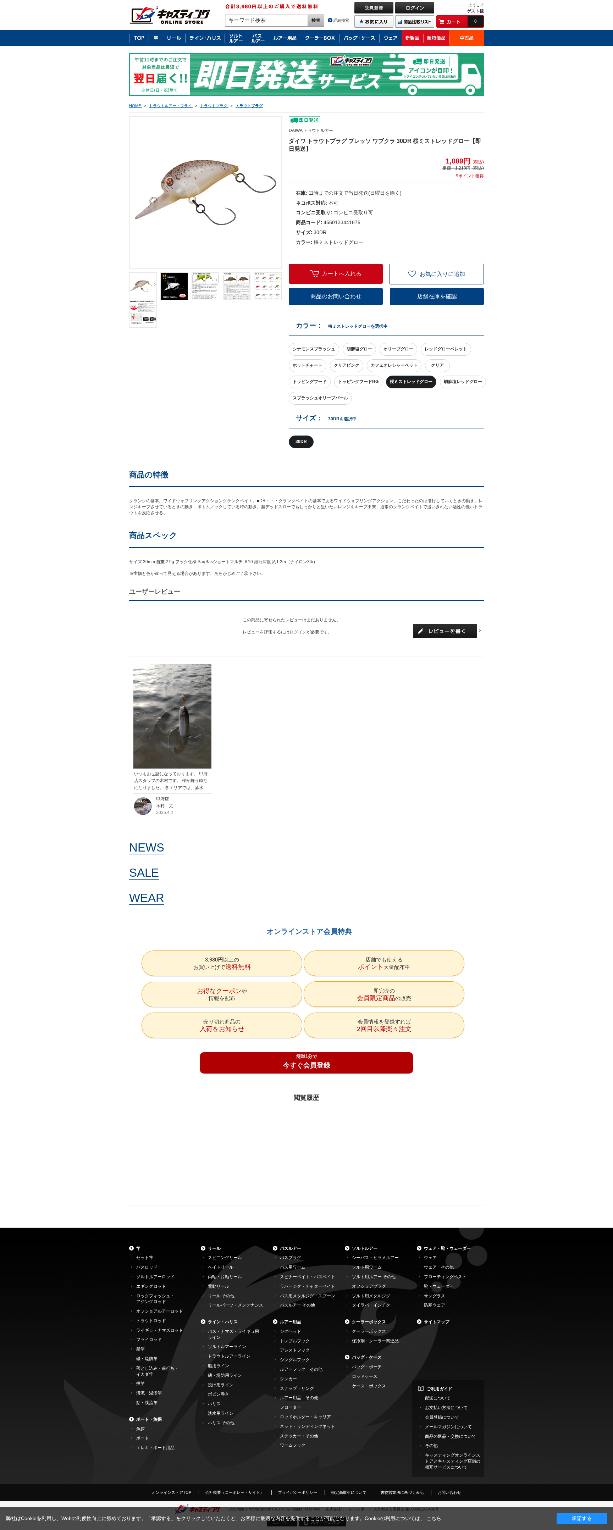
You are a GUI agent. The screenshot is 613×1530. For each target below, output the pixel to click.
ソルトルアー (364, 1248)
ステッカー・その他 (299, 1436)
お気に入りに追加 (442, 274)
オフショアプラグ (369, 1286)
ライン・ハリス (223, 1321)
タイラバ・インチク (371, 1305)
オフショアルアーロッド (159, 1311)
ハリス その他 (221, 1422)
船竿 (140, 1349)
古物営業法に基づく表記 (402, 1492)
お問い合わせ (449, 1492)
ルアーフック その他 (301, 1369)
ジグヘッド (290, 1331)
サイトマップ (436, 1321)
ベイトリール (220, 1267)
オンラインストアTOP (171, 1492)
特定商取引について (348, 1492)
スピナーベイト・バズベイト (307, 1276)
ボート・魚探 (149, 1419)
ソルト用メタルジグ (371, 1295)
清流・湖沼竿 (149, 1393)
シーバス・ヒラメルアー (375, 1257)
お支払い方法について (446, 1407)
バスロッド (147, 1267)
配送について (438, 1398)
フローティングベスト (445, 1276)
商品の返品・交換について (450, 1436)
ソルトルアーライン (227, 1346)
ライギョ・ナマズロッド (159, 1330)
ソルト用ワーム (367, 1267)
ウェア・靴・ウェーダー (447, 1248)
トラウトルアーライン (229, 1356)
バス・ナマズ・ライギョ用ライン (233, 1334)
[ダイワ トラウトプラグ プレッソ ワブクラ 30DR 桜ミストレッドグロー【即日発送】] (142, 286)
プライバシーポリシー (297, 1492)
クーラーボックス (369, 1321)
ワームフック (292, 1445)
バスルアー (290, 1248)
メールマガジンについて (448, 1426)
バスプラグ (290, 1257)
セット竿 (144, 1257)
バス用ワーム (292, 1267)
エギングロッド (151, 1286)
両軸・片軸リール (225, 1276)
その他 (431, 1445)
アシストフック (295, 1350)
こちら (433, 1518)
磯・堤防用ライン (225, 1375)
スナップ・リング (297, 1388)
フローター (290, 1407)
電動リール (218, 1286)
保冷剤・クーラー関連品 (375, 1340)
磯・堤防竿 (147, 1358)
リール (214, 1248)
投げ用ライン (220, 1384)
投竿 (140, 1383)
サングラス (434, 1295)
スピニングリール (225, 1257)
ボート (142, 1438)
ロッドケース (364, 1376)
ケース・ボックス (369, 1386)
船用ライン (218, 1365)
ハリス (214, 1403)
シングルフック (295, 1359)
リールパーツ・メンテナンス (235, 1305)
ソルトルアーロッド (155, 1276)
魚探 (140, 1428)
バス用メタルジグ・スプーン (307, 1295)
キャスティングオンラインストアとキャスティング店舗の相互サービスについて (452, 1461)
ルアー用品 (290, 1321)
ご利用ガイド (439, 1388)
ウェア (430, 1257)
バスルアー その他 (297, 1305)
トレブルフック (295, 1340)
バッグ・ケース (367, 1357)
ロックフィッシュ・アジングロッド (155, 1298)
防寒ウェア (434, 1305)
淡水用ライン (220, 1413)
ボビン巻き (218, 1394)
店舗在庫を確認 (437, 296)
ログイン (297, 632)
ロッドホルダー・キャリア (305, 1416)
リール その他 (221, 1295)
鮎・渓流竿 (147, 1402)
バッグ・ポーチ (367, 1366)
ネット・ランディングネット (307, 1426)
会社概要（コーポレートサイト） (234, 1492)
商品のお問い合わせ (335, 296)
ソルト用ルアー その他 (374, 1276)
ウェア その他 (439, 1267)
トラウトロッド (151, 1320)
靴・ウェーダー (439, 1286)
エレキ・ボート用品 (155, 1447)
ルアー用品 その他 (299, 1397)
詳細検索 (341, 20)
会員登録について (442, 1417)
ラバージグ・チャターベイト (307, 1286)
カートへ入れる (341, 274)
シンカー (288, 1378)
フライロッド (149, 1339)
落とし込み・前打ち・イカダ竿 (157, 1371)
